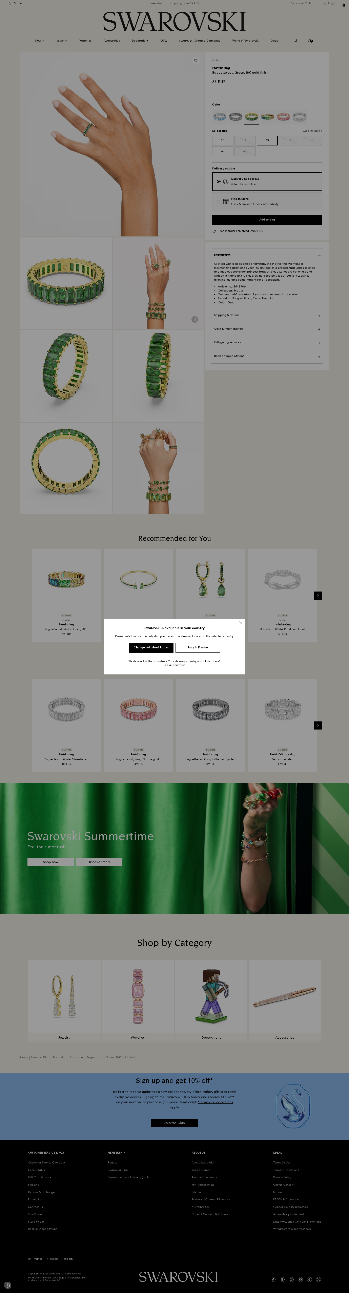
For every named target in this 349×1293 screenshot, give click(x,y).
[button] (241, 622)
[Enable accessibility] (7, 1285)
